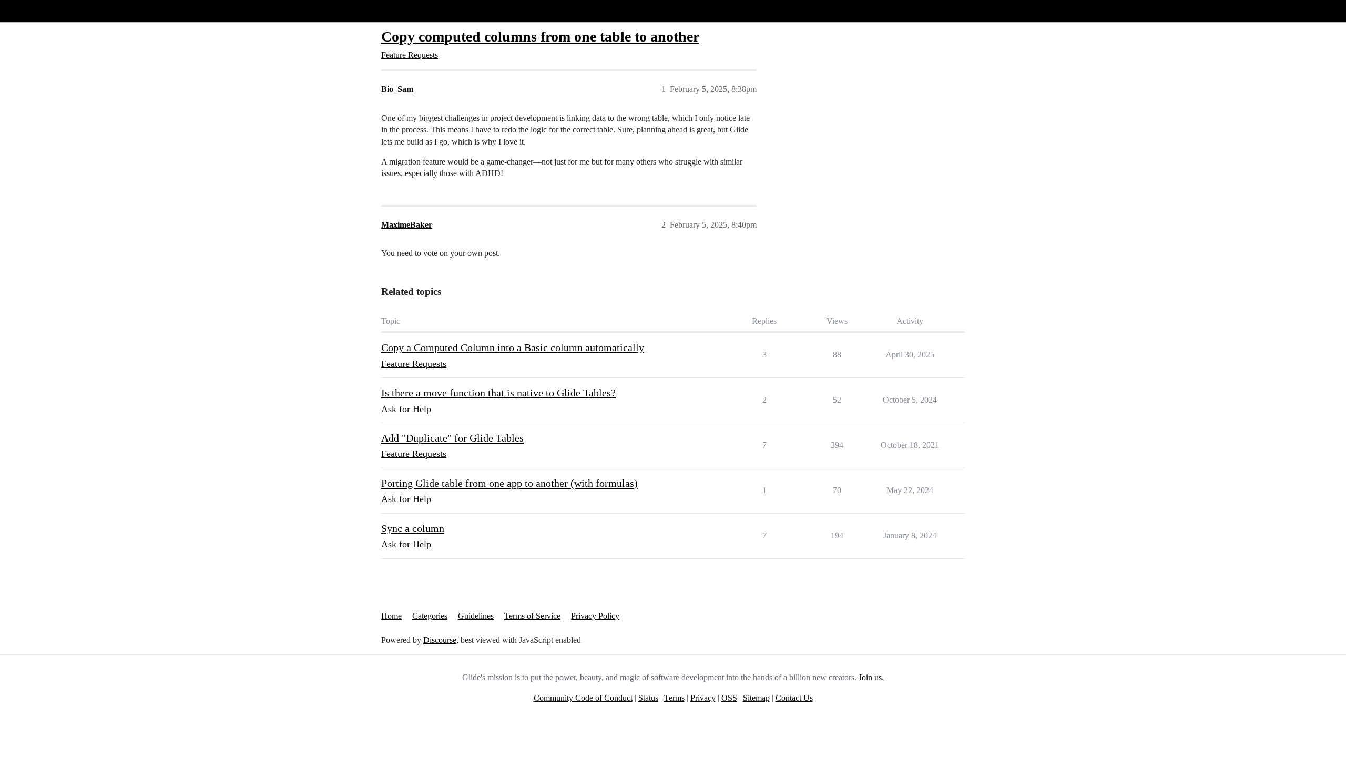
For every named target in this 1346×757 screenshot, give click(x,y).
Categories (429, 615)
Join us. (871, 677)
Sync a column (412, 528)
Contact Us (794, 697)
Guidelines (476, 615)
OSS (729, 697)
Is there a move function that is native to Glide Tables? (498, 392)
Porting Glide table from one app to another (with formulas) (509, 483)
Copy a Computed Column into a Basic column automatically (512, 347)
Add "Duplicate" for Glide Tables (452, 438)
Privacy (703, 697)
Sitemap (756, 697)
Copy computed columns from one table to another (540, 36)
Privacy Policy (595, 615)
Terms (674, 697)
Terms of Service (532, 615)
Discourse (439, 640)
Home (391, 615)
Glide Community (35, 10)
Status (648, 697)
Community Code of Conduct (583, 697)
